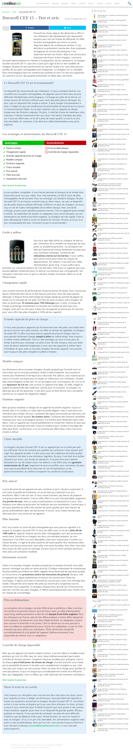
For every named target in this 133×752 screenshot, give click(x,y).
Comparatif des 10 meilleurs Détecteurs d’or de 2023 (112, 224)
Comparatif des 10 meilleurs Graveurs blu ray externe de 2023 (112, 591)
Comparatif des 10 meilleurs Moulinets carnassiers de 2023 (110, 536)
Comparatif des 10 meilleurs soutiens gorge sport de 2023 (111, 383)
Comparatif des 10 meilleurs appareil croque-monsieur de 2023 (112, 640)
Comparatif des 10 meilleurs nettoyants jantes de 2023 (112, 571)
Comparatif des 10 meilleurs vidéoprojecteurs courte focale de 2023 (112, 491)
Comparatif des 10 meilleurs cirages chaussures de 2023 (113, 477)
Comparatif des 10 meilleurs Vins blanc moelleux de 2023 (113, 100)
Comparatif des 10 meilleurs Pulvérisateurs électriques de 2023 (111, 714)
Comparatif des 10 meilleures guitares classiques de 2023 (109, 685)
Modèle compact (14, 159)
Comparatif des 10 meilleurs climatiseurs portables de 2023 (110, 526)
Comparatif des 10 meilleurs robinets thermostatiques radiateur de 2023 (109, 581)
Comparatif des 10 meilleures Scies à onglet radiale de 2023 (111, 556)
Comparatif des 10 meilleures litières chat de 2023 (112, 452)
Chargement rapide (16, 151)
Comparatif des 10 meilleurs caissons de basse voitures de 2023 (112, 189)
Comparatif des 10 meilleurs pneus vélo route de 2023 (113, 234)
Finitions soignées (15, 163)
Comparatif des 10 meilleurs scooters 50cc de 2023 (112, 695)
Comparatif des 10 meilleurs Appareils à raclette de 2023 (113, 130)
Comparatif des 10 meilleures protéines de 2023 (113, 471)
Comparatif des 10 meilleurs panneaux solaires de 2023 (112, 427)
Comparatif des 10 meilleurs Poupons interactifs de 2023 (113, 348)
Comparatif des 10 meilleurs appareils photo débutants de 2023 (112, 422)
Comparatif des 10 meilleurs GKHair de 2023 (111, 40)
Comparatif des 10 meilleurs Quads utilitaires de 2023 (113, 442)
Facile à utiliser (13, 148)
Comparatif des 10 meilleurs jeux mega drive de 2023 (113, 496)
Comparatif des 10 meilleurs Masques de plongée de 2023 (110, 407)
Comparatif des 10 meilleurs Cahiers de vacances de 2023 (110, 358)
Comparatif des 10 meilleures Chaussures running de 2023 (111, 209)
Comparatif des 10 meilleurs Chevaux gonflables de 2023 (113, 80)
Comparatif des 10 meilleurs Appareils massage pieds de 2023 (113, 264)
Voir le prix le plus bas (14, 185)
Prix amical (11, 171)
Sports (100, 3)
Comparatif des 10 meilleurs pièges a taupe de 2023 (112, 600)
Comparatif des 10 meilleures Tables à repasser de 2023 (113, 179)
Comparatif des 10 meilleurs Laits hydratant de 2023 (112, 194)
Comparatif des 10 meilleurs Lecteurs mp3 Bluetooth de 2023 (111, 145)
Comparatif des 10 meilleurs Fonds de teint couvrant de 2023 (111, 323)
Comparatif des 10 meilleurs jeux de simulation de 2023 (112, 561)
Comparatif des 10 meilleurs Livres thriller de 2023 (112, 174)
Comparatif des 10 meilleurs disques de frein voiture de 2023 (112, 655)
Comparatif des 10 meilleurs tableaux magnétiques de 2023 (109, 625)
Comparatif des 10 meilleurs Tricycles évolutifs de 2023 (112, 541)
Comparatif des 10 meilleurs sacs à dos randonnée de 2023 (110, 467)
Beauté (65, 3)
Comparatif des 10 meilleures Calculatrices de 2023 (112, 204)
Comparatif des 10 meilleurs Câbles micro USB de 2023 (112, 56)
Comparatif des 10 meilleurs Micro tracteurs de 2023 (112, 551)
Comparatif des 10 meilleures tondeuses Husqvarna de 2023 (110, 700)
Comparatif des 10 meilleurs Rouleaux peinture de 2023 (112, 125)
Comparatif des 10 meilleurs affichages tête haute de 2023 (111, 21)
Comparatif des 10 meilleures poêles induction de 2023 (112, 482)
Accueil (5, 11)
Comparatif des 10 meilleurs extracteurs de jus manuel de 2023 (112, 729)
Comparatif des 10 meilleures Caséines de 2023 (113, 243)
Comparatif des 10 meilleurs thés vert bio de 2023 (112, 645)
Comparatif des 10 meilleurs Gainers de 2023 (112, 248)
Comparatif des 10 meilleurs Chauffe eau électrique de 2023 (110, 169)
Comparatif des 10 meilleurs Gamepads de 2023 (113, 312)
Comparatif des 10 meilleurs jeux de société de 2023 (112, 670)
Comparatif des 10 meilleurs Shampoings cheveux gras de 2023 (110, 269)
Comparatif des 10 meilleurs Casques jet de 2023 (113, 298)
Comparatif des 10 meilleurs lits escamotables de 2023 (112, 506)
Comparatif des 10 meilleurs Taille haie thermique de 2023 (110, 487)
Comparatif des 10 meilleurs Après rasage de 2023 (112, 51)
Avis (14, 11)
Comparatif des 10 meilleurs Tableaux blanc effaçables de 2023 (111, 150)
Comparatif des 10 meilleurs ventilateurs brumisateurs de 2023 (110, 620)
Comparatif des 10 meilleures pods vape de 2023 (113, 352)
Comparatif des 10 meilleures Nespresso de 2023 (113, 213)
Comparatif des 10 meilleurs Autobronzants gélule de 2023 (111, 110)
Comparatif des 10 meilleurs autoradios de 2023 (113, 367)
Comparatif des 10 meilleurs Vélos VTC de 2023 (112, 114)
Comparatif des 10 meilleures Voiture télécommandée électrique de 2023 (109, 184)
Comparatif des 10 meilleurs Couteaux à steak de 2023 (113, 303)
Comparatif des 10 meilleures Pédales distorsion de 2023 (113, 501)
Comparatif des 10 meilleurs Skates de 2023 (111, 392)
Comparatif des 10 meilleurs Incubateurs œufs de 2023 (112, 447)
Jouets (109, 3)
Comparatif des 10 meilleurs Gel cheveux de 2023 (111, 105)
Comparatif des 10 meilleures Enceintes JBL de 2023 (112, 680)
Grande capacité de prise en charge (23, 155)
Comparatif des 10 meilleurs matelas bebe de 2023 (112, 363)
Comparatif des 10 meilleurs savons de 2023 (111, 630)
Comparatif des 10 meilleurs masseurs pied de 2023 (112, 516)
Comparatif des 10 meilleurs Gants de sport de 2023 (112, 521)
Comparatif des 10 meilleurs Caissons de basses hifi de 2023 (113, 432)
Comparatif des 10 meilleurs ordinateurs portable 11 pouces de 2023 (110, 675)
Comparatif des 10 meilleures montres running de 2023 (112, 724)
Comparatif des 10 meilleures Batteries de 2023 (113, 412)
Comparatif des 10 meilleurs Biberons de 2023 (112, 154)
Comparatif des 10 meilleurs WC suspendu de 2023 (112, 288)
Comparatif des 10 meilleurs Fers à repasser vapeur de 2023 (111, 690)
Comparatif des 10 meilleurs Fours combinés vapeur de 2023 (112, 566)
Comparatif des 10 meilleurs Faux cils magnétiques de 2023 (109, 46)
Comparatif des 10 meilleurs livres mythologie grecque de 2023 (112, 26)
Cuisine (82, 3)
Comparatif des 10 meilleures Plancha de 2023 (112, 595)
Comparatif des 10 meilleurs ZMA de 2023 (111, 199)
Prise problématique (58, 148)
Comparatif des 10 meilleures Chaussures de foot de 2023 (112, 343)
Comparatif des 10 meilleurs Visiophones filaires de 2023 (113, 665)
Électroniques (43, 3)
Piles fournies (13, 174)
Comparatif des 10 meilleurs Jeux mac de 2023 (112, 218)
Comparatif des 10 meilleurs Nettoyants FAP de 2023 (112, 75)
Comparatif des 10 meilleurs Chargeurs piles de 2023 (113, 338)
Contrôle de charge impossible (63, 151)
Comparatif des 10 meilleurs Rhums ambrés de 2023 (112, 417)
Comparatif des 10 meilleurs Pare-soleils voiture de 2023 (113, 65)
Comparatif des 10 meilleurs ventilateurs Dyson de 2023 (113, 719)
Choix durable (13, 167)
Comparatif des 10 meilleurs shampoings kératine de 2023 (110, 120)
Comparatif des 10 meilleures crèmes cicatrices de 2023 (112, 650)
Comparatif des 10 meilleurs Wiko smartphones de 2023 (113, 705)
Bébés (117, 3)
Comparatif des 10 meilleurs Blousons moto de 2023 (112, 254)
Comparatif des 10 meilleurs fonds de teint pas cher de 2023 (112, 16)
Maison (55, 3)
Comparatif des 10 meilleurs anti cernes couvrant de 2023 (110, 437)
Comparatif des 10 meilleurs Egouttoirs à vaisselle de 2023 (110, 462)
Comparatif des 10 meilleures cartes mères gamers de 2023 (111, 373)
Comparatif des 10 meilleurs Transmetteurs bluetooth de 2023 (111, 333)
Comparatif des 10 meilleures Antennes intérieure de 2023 (110, 397)
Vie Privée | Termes (17, 745)
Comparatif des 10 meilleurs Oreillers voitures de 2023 (112, 60)
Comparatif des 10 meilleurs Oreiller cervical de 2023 (113, 387)
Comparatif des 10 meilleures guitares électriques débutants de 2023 (109, 615)
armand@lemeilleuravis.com (44, 725)
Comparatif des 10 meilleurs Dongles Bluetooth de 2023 (112, 36)
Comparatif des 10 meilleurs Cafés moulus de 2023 (112, 160)
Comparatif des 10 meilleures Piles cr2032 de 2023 (112, 318)
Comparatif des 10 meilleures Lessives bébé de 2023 (112, 402)
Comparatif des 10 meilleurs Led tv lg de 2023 (112, 610)
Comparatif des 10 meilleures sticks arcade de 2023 (112, 660)
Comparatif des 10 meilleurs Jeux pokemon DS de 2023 (112, 457)
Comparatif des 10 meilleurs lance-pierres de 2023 (112, 635)
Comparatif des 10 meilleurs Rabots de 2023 (111, 139)
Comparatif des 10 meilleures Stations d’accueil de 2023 (112, 278)
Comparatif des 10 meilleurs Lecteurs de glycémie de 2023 (110, 85)
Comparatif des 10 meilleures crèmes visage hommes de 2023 (111, 586)
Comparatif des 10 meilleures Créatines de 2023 (113, 545)
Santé (73, 3)
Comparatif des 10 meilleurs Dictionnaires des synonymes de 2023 (112, 274)
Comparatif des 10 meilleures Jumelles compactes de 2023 (110, 239)
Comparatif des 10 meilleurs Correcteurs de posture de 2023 (111, 70)
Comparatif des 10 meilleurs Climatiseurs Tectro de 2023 (113, 709)
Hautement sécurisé (16, 178)
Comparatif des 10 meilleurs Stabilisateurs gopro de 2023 (113, 283)
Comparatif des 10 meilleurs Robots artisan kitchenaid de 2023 (111, 90)
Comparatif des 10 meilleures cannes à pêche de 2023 (113, 605)
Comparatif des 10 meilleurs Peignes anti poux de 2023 (112, 95)
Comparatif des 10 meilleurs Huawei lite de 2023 (113, 511)
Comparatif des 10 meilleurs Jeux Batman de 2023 (112, 165)
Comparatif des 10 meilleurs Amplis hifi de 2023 (113, 258)
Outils (91, 3)
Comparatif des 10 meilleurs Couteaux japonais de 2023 (112, 229)
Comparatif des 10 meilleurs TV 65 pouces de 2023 (112, 293)
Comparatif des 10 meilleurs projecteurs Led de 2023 (113, 576)
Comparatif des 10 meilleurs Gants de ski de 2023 (111, 328)
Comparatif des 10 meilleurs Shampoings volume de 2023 (113, 531)
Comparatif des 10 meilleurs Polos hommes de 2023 (112, 308)
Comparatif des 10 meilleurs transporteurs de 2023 (112, 378)
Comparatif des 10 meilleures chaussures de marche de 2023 (112, 31)
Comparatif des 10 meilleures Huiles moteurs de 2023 (113, 135)
